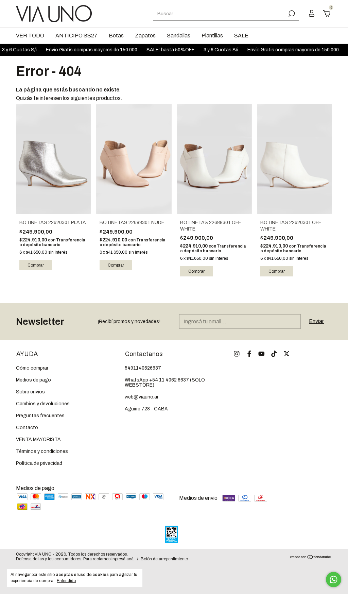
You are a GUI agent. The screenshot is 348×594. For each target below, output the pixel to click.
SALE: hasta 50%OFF (163, 49)
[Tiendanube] (311, 557)
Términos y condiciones (42, 451)
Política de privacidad (39, 463)
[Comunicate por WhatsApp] (333, 579)
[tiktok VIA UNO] (274, 354)
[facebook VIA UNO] (249, 354)
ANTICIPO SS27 (76, 35)
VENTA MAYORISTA (38, 439)
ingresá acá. (123, 559)
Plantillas (212, 35)
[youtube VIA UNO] (261, 354)
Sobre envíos (30, 391)
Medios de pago (33, 380)
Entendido (66, 580)
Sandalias (178, 35)
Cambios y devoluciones (43, 403)
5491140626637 (143, 368)
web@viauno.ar (141, 397)
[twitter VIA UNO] (286, 354)
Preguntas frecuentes (40, 415)
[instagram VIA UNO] (236, 354)
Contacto (27, 427)
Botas (116, 35)
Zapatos (145, 35)
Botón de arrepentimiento (164, 559)
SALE (241, 35)
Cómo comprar (32, 368)
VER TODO (30, 35)
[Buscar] (291, 13)
